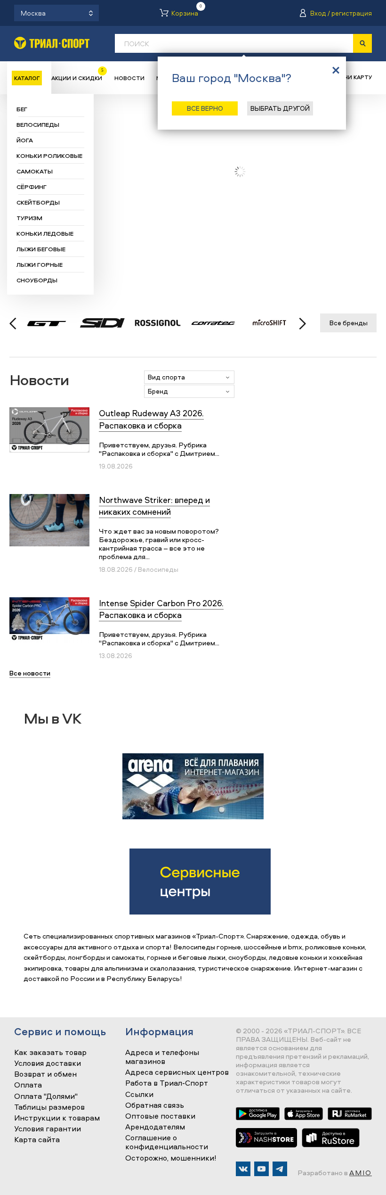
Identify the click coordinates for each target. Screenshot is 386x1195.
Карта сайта (37, 1140)
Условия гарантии (47, 1129)
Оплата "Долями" (46, 1096)
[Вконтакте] (243, 1169)
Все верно (205, 108)
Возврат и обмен (45, 1074)
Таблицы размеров (49, 1107)
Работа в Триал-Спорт (166, 1083)
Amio (360, 1173)
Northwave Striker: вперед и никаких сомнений (154, 506)
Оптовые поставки (160, 1116)
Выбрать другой (280, 108)
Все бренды (349, 322)
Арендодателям (155, 1127)
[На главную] (51, 42)
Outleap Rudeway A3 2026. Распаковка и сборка (151, 419)
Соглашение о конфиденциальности (166, 1142)
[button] (189, 377)
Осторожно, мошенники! (171, 1158)
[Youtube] (261, 1169)
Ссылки (139, 1094)
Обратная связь (154, 1105)
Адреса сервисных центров (177, 1072)
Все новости (29, 672)
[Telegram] (280, 1169)
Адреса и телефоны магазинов (162, 1057)
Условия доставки (47, 1063)
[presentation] (297, 323)
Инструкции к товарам (57, 1118)
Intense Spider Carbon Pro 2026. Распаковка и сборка (161, 609)
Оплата (28, 1085)
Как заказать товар (50, 1052)
